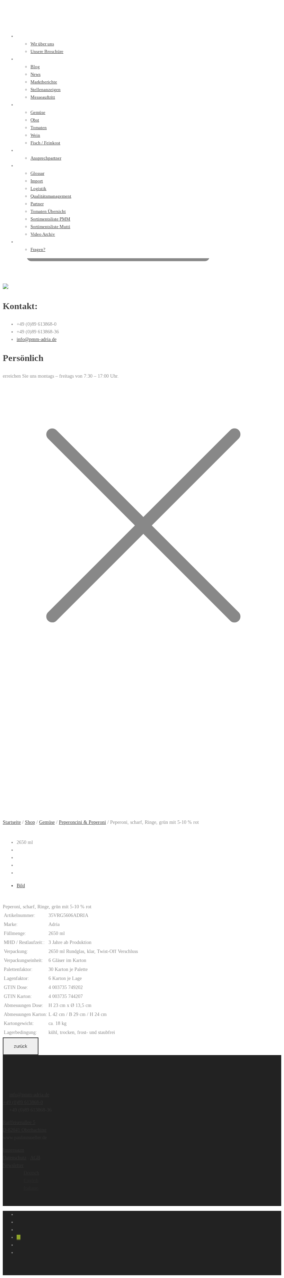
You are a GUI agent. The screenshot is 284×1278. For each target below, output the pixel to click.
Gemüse (47, 822)
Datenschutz (14, 1157)
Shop (30, 822)
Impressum (13, 1150)
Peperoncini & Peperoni (82, 822)
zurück (20, 1046)
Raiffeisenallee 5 (19, 1122)
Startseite (12, 822)
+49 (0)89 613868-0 (23, 1102)
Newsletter (13, 1165)
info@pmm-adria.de (36, 339)
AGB (35, 1157)
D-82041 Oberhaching (24, 1130)
